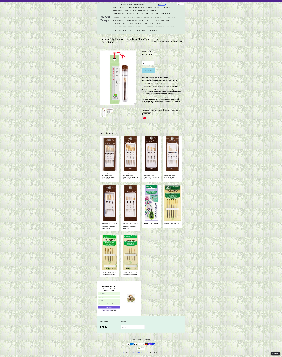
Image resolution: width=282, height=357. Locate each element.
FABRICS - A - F (167, 7)
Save (145, 117)
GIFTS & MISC (154, 10)
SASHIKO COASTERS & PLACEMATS (138, 17)
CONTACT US (122, 7)
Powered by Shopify (154, 352)
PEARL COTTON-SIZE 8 (119, 17)
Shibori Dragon (105, 18)
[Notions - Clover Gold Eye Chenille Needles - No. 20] (172, 202)
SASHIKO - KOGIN (170, 17)
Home (152, 39)
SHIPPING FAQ (154, 337)
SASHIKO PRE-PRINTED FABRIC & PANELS (138, 20)
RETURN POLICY (142, 337)
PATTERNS (149, 13)
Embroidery (146, 110)
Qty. (143, 59)
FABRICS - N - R (129, 10)
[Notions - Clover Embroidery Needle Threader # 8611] (151, 202)
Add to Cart (148, 70)
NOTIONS (140, 13)
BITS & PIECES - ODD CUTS (136, 7)
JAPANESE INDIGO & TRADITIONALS (123, 13)
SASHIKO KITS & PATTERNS (161, 20)
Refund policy (148, 339)
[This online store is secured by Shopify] (141, 348)
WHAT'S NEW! (117, 30)
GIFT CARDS (160, 23)
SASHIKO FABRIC (156, 17)
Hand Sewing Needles (157, 110)
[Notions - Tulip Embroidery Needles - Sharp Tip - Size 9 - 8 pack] (103, 112)
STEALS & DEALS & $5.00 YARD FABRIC (145, 30)
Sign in (136, 4)
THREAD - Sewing (148, 23)
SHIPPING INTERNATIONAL (169, 337)
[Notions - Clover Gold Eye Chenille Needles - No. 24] (131, 252)
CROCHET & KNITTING (152, 7)
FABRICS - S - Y (142, 10)
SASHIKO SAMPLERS (119, 23)
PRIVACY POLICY (136, 339)
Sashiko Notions (176, 110)
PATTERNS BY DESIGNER (163, 13)
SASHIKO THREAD (134, 23)
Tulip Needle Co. (146, 51)
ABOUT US (106, 337)
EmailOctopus (113, 310)
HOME (114, 7)
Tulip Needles (146, 113)
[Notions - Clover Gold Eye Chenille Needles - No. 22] (109, 252)
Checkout (141, 4)
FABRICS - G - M (117, 10)
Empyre (148, 352)
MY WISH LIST (170, 27)
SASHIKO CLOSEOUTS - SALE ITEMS (123, 27)
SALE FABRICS (140, 27)
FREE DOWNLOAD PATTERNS (155, 27)
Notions (157, 39)
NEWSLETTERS (127, 30)
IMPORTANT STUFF (129, 337)
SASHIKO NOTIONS (118, 20)
